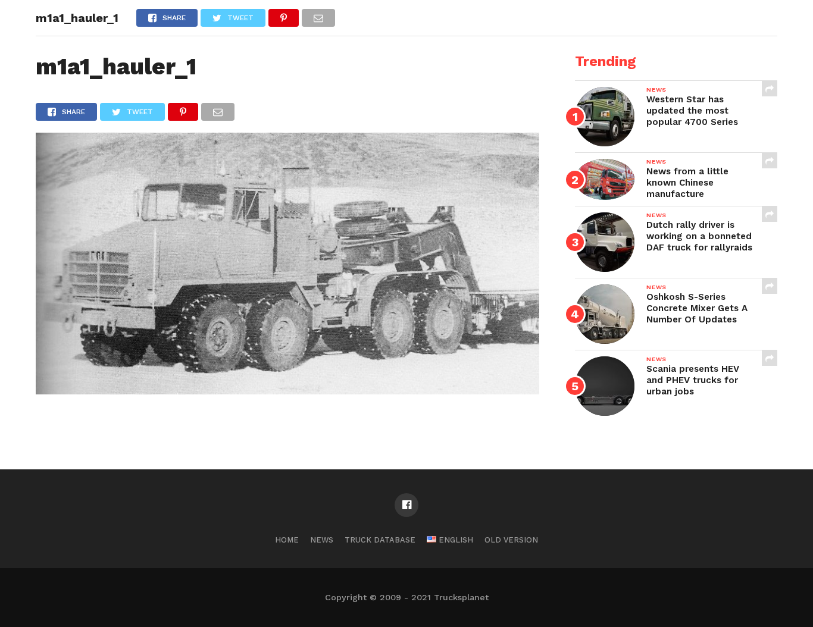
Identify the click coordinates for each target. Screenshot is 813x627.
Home (287, 539)
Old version (511, 539)
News (321, 539)
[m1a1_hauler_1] (287, 390)
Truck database (380, 539)
